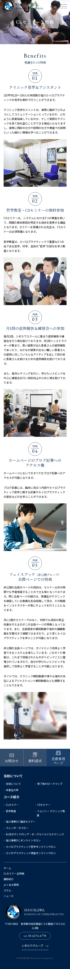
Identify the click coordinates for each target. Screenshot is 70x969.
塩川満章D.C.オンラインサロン (23, 840)
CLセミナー (12, 805)
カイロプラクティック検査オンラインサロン (31, 853)
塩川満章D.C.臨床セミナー (21, 821)
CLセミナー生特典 (14, 873)
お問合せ (11, 760)
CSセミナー (43, 805)
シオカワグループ (32, 945)
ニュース (8, 896)
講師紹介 (9, 879)
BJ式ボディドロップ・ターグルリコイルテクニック (35, 834)
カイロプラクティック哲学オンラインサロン (31, 846)
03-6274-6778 (35, 936)
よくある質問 (11, 884)
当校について (13, 784)
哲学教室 (11, 811)
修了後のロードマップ (49, 784)
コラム (7, 890)
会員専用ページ (58, 760)
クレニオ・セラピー (17, 828)
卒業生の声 (12, 790)
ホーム (7, 868)
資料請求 (35, 760)
